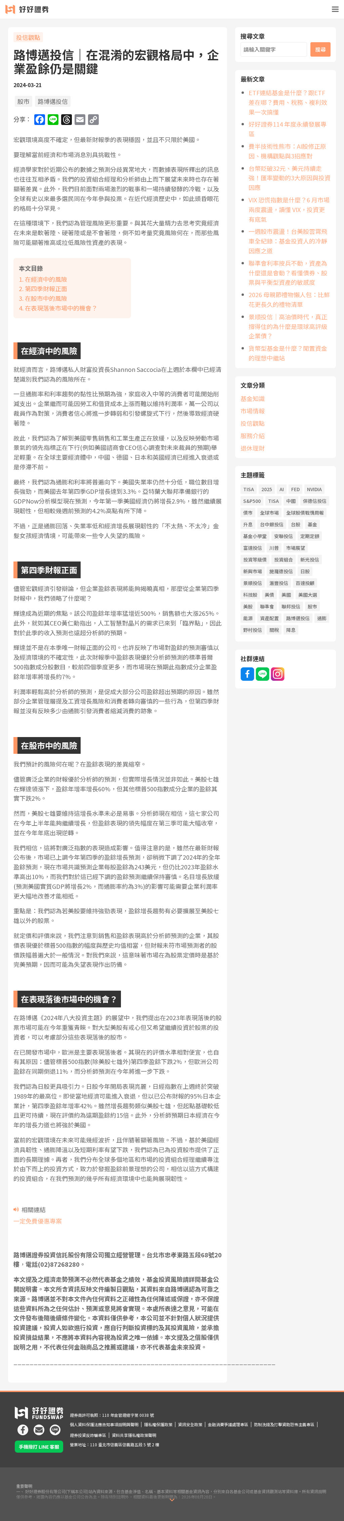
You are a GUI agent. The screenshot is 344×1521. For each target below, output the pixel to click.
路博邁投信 (53, 101)
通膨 (322, 618)
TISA (248, 489)
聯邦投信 (291, 606)
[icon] (23, 1427)
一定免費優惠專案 (37, 1220)
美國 (286, 594)
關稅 (274, 629)
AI (282, 489)
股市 (23, 101)
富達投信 (252, 547)
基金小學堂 (255, 536)
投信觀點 (28, 37)
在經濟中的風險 (46, 279)
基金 (312, 524)
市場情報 (253, 410)
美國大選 (307, 594)
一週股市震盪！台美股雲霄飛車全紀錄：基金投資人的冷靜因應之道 (288, 241)
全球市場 (269, 512)
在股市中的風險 (46, 298)
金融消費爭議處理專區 (228, 1424)
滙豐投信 (278, 583)
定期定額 (309, 536)
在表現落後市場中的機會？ (61, 308)
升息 (248, 524)
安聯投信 (283, 536)
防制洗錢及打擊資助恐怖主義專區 (284, 1424)
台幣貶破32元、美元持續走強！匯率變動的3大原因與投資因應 (290, 178)
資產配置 (269, 618)
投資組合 (283, 559)
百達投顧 (305, 583)
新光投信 (309, 559)
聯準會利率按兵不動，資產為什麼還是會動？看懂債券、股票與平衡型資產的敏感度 (288, 273)
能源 (248, 618)
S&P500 (252, 501)
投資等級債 (255, 559)
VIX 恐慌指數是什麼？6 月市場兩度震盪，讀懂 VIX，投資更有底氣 (289, 209)
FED (295, 489)
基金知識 (253, 398)
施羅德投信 (281, 571)
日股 (305, 571)
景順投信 (252, 583)
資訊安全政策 (190, 1424)
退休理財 (253, 448)
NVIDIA (314, 489)
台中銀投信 (272, 524)
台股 (295, 524)
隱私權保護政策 (158, 1424)
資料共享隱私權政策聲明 (134, 1435)
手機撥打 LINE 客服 (39, 1446)
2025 (266, 489)
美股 (248, 606)
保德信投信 (315, 501)
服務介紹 (253, 435)
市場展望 (295, 547)
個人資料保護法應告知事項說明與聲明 (104, 1424)
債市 (248, 512)
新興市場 (252, 571)
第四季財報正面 (46, 288)
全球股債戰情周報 (305, 512)
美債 (269, 594)
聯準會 (267, 606)
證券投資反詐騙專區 (88, 1435)
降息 (291, 629)
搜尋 (320, 49)
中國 (291, 501)
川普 (274, 547)
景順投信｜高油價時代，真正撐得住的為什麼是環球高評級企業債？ (288, 326)
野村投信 (252, 629)
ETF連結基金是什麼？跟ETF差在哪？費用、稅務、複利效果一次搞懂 (288, 102)
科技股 (250, 594)
